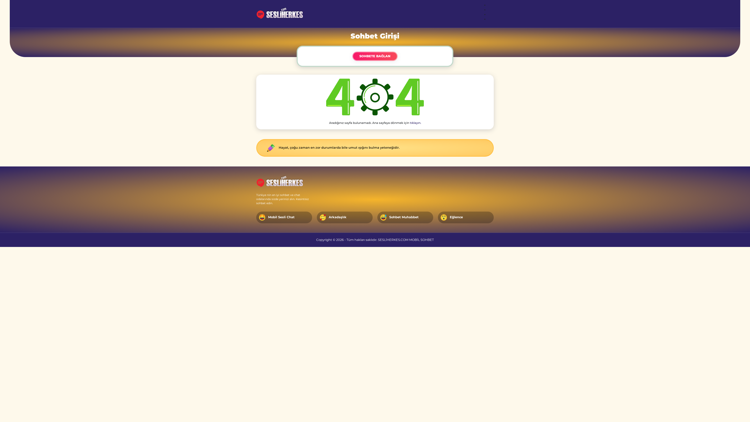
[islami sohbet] (281, 14)
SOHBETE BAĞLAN (374, 56)
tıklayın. (415, 123)
